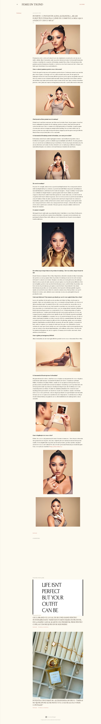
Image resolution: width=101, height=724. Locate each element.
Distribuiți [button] (18, 13)
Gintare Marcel (57, 719)
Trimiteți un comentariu (43, 627)
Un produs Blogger (52, 717)
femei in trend (32, 4)
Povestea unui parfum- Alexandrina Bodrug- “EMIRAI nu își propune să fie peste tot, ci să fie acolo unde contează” (58, 702)
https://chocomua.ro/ (56, 446)
